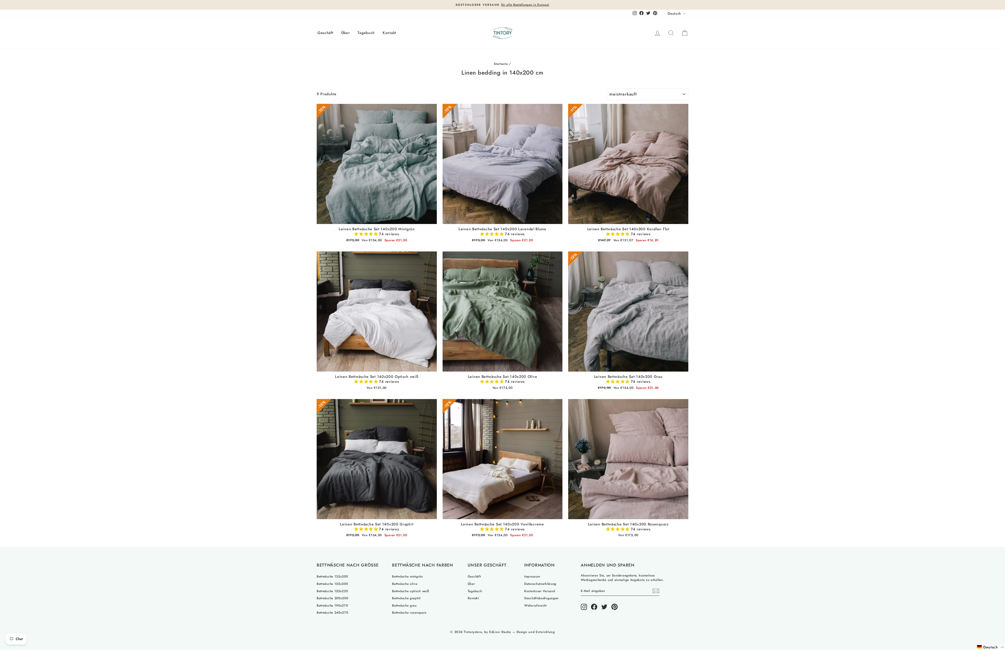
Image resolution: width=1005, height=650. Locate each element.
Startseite (501, 63)
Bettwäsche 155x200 (332, 583)
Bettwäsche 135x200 (332, 576)
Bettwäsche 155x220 (332, 591)
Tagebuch (366, 32)
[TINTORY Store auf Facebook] (594, 607)
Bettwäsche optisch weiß (410, 591)
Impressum (532, 576)
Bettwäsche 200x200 (332, 598)
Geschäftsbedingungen (541, 598)
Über (345, 32)
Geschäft (325, 32)
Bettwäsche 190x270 (332, 605)
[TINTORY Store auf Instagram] (584, 607)
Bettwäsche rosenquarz (409, 612)
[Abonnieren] (655, 591)
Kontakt (389, 32)
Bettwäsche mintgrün (407, 576)
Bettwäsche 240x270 (332, 612)
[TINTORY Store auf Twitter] (604, 607)
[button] (366, 234)
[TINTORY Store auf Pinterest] (614, 607)
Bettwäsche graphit (406, 598)
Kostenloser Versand (539, 591)
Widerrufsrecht (535, 605)
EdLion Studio (500, 632)
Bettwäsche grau (404, 605)
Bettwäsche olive (404, 583)
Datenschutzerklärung (540, 583)
